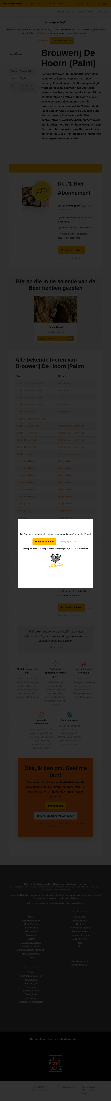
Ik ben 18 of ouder (44, 542)
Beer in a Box (55, 525)
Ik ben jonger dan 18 (69, 541)
